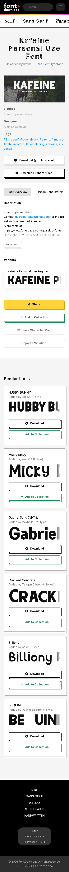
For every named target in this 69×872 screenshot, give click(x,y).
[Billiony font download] (34, 658)
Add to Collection (36, 317)
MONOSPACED (34, 809)
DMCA (34, 831)
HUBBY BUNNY (20, 392)
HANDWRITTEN (34, 815)
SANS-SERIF (34, 796)
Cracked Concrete (22, 580)
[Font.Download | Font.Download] (12, 7)
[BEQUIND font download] (34, 721)
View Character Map (36, 330)
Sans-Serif (43, 64)
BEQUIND (15, 705)
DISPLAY (34, 802)
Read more (12, 244)
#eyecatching (35, 144)
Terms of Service (34, 842)
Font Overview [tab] (17, 191)
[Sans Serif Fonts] (35, 21)
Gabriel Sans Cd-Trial (24, 517)
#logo (24, 139)
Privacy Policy (34, 836)
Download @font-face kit (36, 160)
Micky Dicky (17, 455)
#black (33, 139)
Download (37, 423)
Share (35, 304)
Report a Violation (34, 343)
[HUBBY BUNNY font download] (34, 408)
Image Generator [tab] (48, 191)
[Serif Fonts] (10, 21)
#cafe (8, 144)
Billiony (14, 643)
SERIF (34, 790)
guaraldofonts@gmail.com (32, 216)
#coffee (18, 144)
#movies (51, 144)
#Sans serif (11, 139)
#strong (45, 139)
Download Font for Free (36, 173)
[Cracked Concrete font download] (34, 596)
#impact (57, 139)
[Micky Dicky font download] (34, 471)
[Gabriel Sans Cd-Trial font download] (34, 533)
